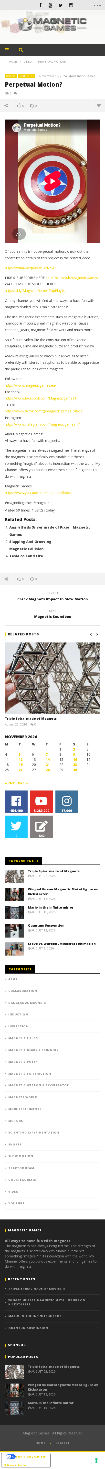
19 (20, 764)
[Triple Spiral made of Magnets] (52, 678)
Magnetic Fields (23, 1038)
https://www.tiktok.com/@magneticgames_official (44, 411)
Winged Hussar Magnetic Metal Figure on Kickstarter (46, 1302)
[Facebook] (40, 5)
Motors (15, 1121)
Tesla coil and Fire (26, 556)
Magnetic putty (23, 1061)
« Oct (10, 783)
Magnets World (23, 1097)
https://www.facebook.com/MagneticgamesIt (40, 398)
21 (48, 764)
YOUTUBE (27, 76)
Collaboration (22, 991)
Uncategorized (22, 1179)
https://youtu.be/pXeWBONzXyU (30, 267)
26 (20, 769)
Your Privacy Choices (31, 1456)
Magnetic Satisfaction (29, 1073)
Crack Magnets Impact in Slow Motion (52, 596)
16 (75, 759)
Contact (62, 1443)
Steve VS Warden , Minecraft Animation (62, 943)
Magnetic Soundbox (52, 614)
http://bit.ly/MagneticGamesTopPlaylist (35, 290)
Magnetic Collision (26, 549)
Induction (18, 1014)
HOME (40, 1443)
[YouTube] (50, 5)
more (99, 105)
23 (75, 764)
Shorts (15, 1144)
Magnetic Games (83, 76)
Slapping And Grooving (30, 541)
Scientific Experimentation (33, 1132)
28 (48, 769)
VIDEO (11, 76)
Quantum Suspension (46, 925)
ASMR (13, 979)
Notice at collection (15, 1465)
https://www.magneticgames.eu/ (30, 385)
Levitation (18, 1026)
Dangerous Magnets (27, 1002)
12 (20, 759)
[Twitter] (61, 5)
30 (75, 769)
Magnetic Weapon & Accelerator (38, 1085)
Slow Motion (20, 1156)
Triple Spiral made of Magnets (31, 718)
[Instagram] (71, 5)
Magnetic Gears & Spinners (33, 1050)
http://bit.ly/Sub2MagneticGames (72, 277)
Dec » (23, 783)
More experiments (25, 1109)
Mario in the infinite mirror (51, 907)
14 (48, 759)
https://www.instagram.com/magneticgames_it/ (42, 424)
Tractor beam (21, 1168)
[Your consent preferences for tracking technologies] (96, 1460)
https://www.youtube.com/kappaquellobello (39, 492)
